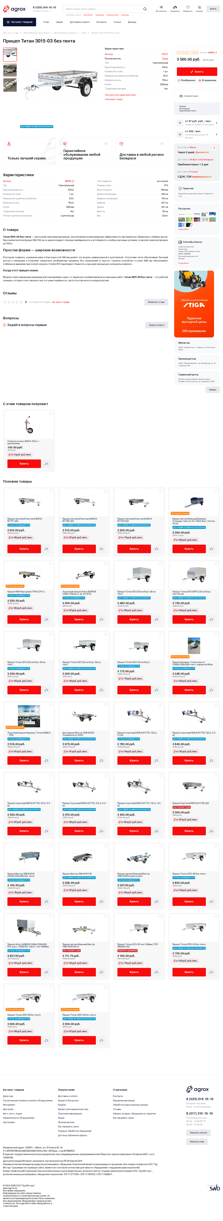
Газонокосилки (112, 15)
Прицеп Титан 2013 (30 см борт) (133, 662)
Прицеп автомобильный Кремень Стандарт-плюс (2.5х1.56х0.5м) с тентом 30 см (193, 521)
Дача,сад (8, 1096)
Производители (66, 1122)
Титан (83, 33)
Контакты (101, 22)
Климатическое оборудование (18, 1118)
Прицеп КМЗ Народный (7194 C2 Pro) (26, 592)
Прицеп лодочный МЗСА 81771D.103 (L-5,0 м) (137, 734)
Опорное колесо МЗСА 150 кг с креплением (23, 442)
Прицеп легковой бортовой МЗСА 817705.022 (80, 520)
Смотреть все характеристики (120, 95)
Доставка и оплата (79, 22)
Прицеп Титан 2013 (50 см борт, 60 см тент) (82, 663)
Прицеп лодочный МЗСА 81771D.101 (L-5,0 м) (84, 804)
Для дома (8, 1109)
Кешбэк (62, 1105)
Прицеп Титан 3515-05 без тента (189, 874)
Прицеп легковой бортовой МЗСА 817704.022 (134, 520)
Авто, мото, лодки (11, 33)
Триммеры (99, 15)
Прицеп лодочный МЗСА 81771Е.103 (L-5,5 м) (193, 734)
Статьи (117, 22)
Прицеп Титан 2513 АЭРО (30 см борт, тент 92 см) (191, 593)
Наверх (212, 389)
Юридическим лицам (124, 1100)
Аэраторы (125, 15)
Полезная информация (70, 1113)
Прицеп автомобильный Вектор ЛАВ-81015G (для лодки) (133, 875)
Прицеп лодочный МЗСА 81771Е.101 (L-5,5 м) (28, 804)
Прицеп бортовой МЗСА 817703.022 (190, 803)
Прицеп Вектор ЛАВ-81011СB (77, 874)
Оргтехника (9, 1122)
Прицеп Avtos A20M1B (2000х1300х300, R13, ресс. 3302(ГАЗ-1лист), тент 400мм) (28, 945)
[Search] (145, 9)
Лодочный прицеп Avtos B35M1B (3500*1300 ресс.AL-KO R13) (79, 593)
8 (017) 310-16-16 (199, 1113)
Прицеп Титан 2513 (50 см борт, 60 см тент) (136, 593)
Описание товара (114, 99)
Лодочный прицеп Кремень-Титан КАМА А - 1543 (29, 734)
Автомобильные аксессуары (36, 33)
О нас (46, 22)
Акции (59, 22)
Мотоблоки (88, 15)
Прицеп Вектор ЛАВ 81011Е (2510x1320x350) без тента (20, 875)
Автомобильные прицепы (65, 33)
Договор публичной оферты (72, 1135)
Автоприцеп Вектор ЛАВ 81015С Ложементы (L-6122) (79, 734)
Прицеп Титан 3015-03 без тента (79, 1015)
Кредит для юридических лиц (73, 1109)
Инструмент (9, 1105)
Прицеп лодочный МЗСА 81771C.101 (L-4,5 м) (138, 804)
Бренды (132, 22)
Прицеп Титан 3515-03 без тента (189, 944)
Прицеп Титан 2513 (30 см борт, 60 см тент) (26, 663)
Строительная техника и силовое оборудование (28, 1100)
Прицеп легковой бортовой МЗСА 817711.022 (24, 520)
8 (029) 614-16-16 (199, 1099)
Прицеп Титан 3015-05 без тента (24, 1015)
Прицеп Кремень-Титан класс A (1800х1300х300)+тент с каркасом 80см (192, 663)
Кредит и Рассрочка (68, 1100)
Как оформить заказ (68, 1126)
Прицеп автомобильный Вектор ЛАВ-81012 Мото (79, 945)
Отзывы (117, 1109)
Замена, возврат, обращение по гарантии (134, 1113)
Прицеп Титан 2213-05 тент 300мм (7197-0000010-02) (138, 945)
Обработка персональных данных (130, 1105)
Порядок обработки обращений (74, 1131)
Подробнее (183, 263)
